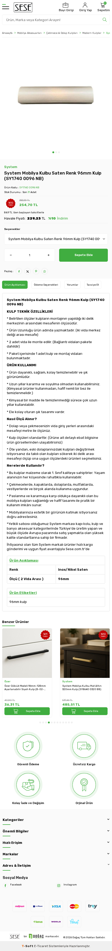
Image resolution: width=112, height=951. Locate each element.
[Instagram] (58, 885)
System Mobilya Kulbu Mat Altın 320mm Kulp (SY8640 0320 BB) (24, 687)
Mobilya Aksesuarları (29, 32)
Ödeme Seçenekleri (46, 284)
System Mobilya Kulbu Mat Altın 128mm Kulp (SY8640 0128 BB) (82, 687)
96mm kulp (18, 602)
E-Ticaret (41, 946)
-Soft (28, 946)
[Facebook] (5, 885)
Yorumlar (72, 284)
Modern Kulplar (91, 32)
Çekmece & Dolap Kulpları (62, 32)
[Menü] (5, 7)
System (10, 167)
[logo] (23, 7)
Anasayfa (7, 32)
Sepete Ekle (83, 255)
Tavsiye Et (93, 284)
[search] (105, 20)
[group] (56, 95)
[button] (53, 152)
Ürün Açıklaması (14, 284)
